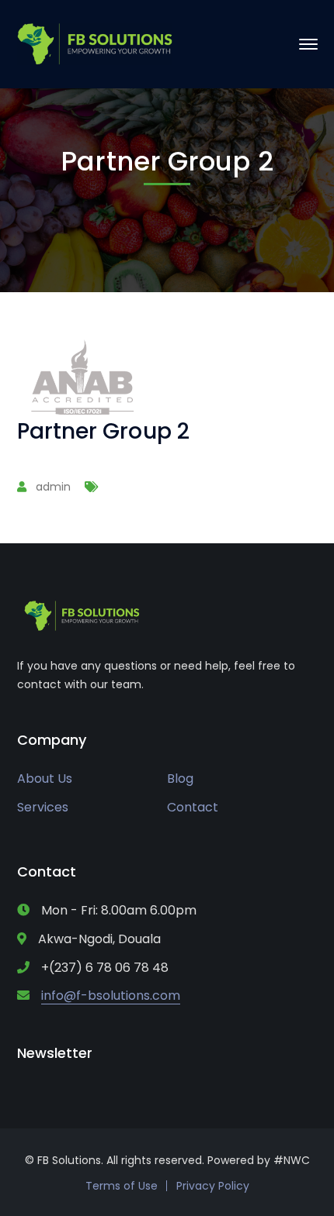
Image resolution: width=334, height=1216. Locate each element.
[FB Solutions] (94, 43)
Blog (180, 778)
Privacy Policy (212, 1186)
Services (42, 807)
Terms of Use (121, 1186)
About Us (44, 778)
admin (53, 486)
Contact (192, 807)
